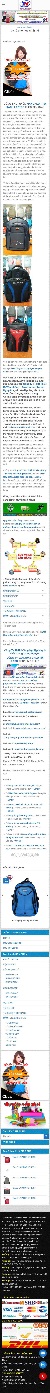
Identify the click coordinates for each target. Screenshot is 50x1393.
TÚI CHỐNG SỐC (13, 1030)
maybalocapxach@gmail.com (23, 1251)
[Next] (47, 900)
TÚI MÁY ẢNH (11, 1038)
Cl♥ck (36, 789)
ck (12, 811)
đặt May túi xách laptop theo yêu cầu (21, 699)
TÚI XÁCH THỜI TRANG (14, 1013)
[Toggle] (43, 590)
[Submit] (46, 1136)
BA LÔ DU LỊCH (12, 982)
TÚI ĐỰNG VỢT (12, 1034)
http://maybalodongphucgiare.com (25, 1231)
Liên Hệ (6, 938)
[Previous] (2, 900)
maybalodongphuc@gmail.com (24, 1244)
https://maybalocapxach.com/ (25, 1241)
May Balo (24, 703)
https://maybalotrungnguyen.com (26, 1235)
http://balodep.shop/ (23, 743)
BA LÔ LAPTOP (10, 960)
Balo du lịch (32, 677)
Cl (9, 811)
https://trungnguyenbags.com (25, 1238)
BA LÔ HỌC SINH (13, 978)
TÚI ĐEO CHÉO (12, 1023)
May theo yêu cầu (25, 27)
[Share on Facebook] (18, 855)
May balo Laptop (10, 948)
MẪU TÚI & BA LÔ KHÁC (14, 1018)
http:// (22, 724)
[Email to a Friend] (27, 855)
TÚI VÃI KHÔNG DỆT (14, 1027)
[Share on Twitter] (23, 855)
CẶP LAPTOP (9, 965)
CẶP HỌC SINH (12, 997)
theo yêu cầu (15, 684)
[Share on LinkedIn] (36, 855)
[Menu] (3, 5)
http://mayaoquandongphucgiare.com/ (24, 737)
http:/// (29, 749)
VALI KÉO (7, 1003)
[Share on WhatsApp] (13, 855)
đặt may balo (17, 677)
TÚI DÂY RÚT (11, 1041)
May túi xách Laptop (12, 943)
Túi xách (25, 680)
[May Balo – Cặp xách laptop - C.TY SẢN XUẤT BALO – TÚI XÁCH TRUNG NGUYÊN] (25, 5)
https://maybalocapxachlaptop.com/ (29, 728)
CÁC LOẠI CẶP (10, 988)
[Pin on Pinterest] (32, 855)
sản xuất (10, 586)
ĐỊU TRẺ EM (11, 1045)
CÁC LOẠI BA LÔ (11, 969)
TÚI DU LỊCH (9, 1008)
